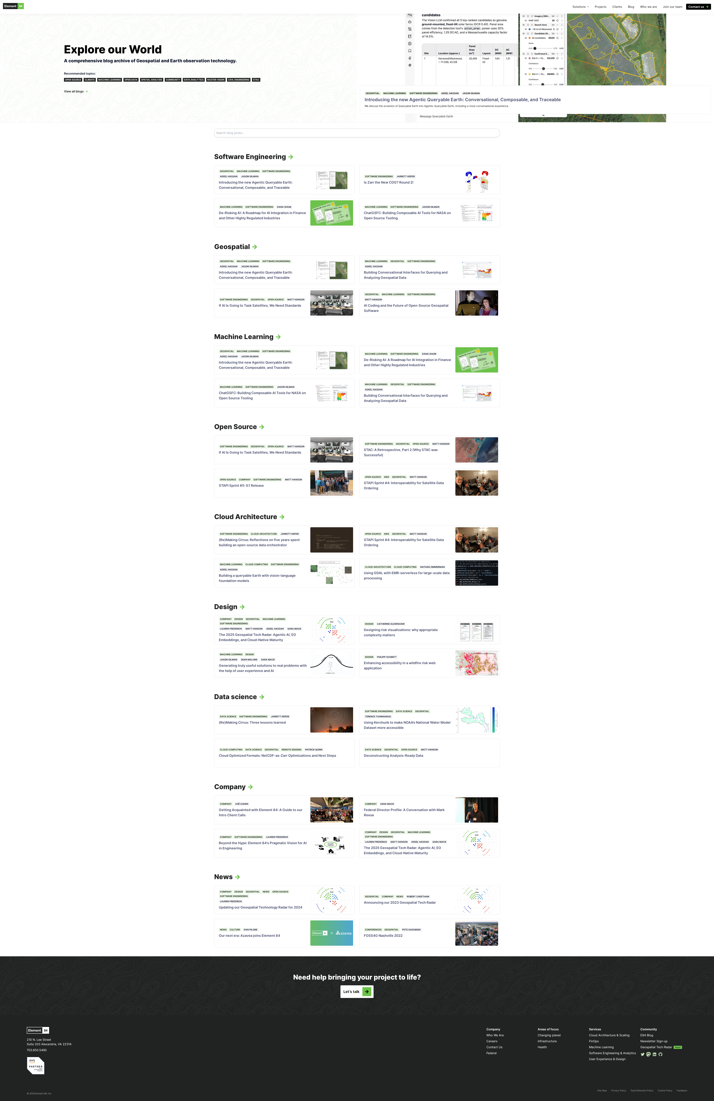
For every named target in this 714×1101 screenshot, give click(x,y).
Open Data (131, 79)
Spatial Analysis (151, 79)
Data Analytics (194, 79)
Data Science (228, 716)
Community (173, 79)
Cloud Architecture (264, 533)
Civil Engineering (238, 79)
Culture (235, 929)
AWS (386, 477)
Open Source (73, 79)
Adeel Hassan (450, 93)
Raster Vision (215, 79)
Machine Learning (109, 79)
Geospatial (373, 93)
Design (238, 619)
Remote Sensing (291, 749)
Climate (90, 79)
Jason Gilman (471, 93)
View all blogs (74, 91)
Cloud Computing (256, 564)
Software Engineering (424, 93)
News (266, 891)
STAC (256, 79)
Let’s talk (351, 991)
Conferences (373, 929)
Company (244, 479)
